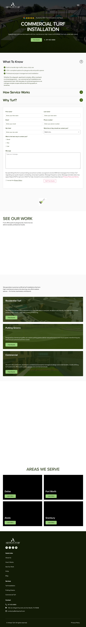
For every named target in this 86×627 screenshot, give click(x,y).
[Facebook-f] (6, 547)
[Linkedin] (16, 547)
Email (8, 139)
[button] (78, 5)
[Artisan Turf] (12, 544)
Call (8, 146)
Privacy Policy (18, 180)
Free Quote (11, 317)
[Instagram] (10, 547)
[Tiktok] (13, 547)
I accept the (14, 180)
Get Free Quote (50, 181)
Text (8, 143)
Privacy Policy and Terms (71, 177)
